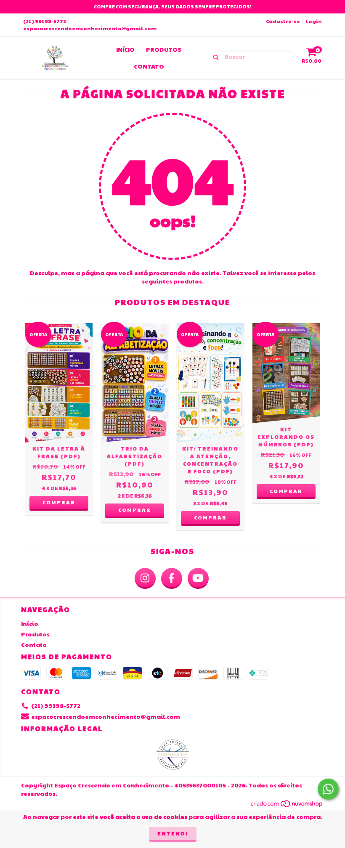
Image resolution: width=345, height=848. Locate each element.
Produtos (163, 49)
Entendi (172, 833)
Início (125, 49)
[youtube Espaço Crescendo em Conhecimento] (198, 578)
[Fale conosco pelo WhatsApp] (328, 789)
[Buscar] (214, 56)
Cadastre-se (283, 21)
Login (313, 21)
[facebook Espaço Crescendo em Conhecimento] (171, 578)
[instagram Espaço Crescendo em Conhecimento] (145, 578)
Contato (149, 66)
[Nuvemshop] (287, 806)
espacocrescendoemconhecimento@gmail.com (90, 28)
